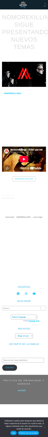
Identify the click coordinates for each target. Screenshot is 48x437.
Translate (33, 321)
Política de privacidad (28, 433)
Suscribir (9, 367)
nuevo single (37, 217)
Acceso (22, 390)
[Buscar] (43, 308)
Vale (13, 433)
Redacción (24, 53)
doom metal (10, 217)
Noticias (36, 53)
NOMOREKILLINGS (23, 217)
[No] (44, 427)
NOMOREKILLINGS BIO (24, 179)
